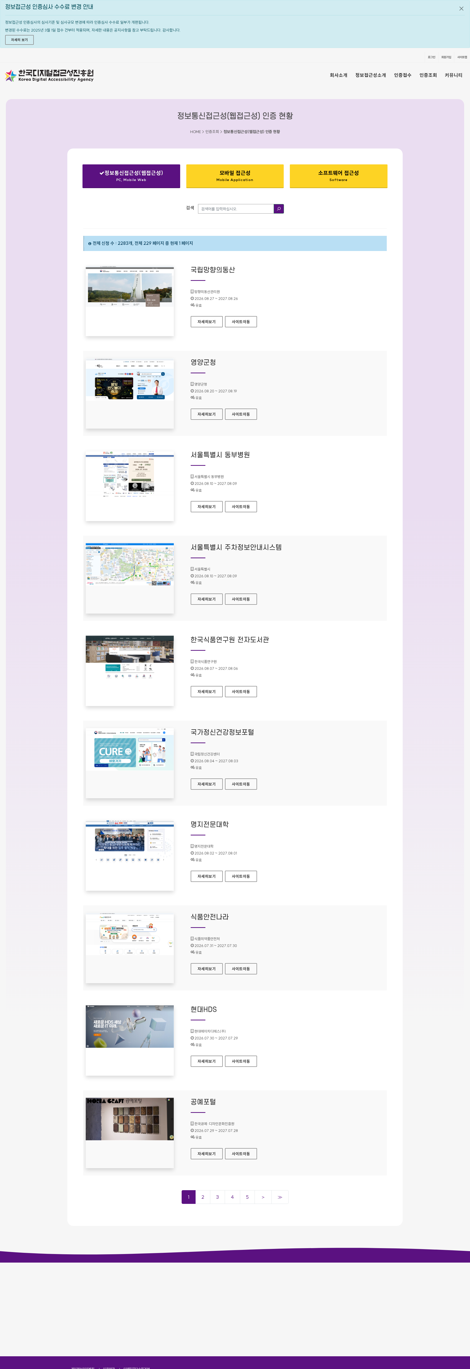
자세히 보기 (19, 40)
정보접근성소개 (370, 75)
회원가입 (446, 57)
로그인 (431, 57)
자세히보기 (210, 321)
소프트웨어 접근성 (338, 176)
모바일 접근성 (234, 176)
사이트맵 (462, 57)
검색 (190, 208)
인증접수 (403, 75)
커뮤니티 (454, 75)
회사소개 (339, 75)
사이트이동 (241, 321)
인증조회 (428, 75)
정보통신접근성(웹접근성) (127, 177)
